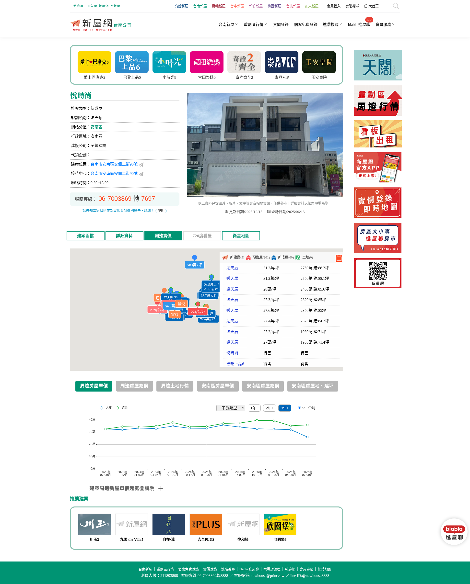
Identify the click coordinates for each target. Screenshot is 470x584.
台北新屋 (293, 6)
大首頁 (373, 6)
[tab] (216, 488)
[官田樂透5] (206, 61)
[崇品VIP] (281, 61)
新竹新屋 (256, 6)
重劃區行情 (253, 24)
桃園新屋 (274, 6)
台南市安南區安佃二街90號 (114, 164)
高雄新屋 (181, 6)
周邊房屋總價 (134, 385)
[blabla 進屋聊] (378, 238)
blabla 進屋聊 (359, 24)
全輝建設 (98, 146)
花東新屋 (311, 6)
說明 (161, 211)
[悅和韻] (243, 525)
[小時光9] (169, 61)
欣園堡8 (280, 539)
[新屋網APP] (378, 167)
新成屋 (286, 257)
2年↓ (269, 408)
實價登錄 (281, 24)
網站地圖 (324, 569)
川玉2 (94, 539)
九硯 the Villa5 (131, 539)
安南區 (96, 127)
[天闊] (378, 50)
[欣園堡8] (280, 525)
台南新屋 (200, 6)
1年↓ (254, 408)
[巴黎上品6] (132, 61)
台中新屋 (237, 6)
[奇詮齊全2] (244, 61)
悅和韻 (242, 539)
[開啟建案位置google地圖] (141, 164)
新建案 (237, 257)
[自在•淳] (168, 525)
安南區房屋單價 (217, 385)
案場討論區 (272, 569)
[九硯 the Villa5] (131, 525)
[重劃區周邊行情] (378, 85)
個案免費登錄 (305, 24)
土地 (307, 257)
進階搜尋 (352, 6)
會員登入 (334, 6)
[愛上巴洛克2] (94, 61)
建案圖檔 (85, 236)
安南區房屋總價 (263, 385)
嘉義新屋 (218, 6)
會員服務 (383, 24)
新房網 (290, 569)
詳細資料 (124, 236)
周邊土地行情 (175, 385)
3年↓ (285, 408)
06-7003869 (114, 198)
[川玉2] (94, 525)
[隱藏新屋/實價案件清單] (339, 258)
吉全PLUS (206, 539)
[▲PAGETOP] (455, 557)
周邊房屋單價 (94, 385)
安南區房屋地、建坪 (313, 385)
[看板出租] (378, 121)
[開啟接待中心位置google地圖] (141, 173)
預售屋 (261, 257)
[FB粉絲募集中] (378, 273)
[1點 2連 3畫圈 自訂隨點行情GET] (378, 202)
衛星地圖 (241, 236)
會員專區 (306, 569)
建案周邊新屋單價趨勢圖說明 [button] (122, 488)
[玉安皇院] (319, 61)
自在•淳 (169, 539)
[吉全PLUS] (205, 525)
